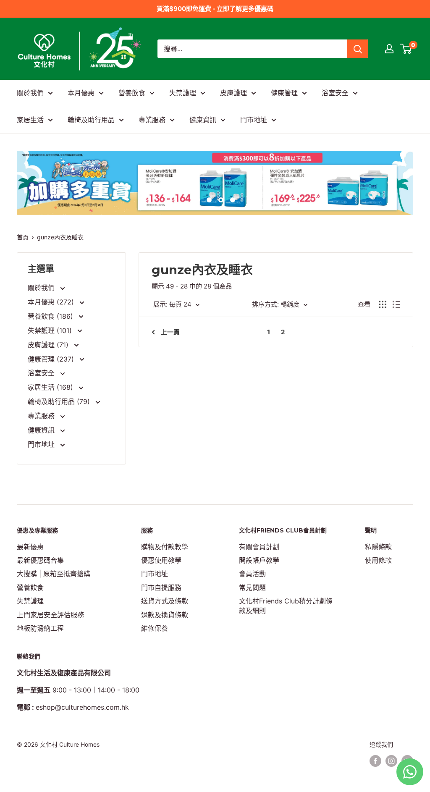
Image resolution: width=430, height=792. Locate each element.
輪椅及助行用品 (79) (60, 401)
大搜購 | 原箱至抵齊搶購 (53, 573)
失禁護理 (182, 93)
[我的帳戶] (389, 48)
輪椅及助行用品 (91, 119)
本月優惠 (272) (52, 302)
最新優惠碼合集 (40, 560)
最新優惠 (30, 547)
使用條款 (378, 560)
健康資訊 (202, 119)
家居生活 (30, 119)
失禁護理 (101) (51, 330)
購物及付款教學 (164, 547)
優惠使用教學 (161, 560)
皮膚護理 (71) (49, 345)
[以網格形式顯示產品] (382, 304)
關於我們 (30, 93)
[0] (406, 49)
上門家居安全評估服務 (50, 615)
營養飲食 (131, 93)
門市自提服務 (161, 587)
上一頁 (170, 332)
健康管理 (284, 93)
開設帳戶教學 (259, 560)
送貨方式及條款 (164, 601)
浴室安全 (335, 93)
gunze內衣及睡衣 (60, 237)
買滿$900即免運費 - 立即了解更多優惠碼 (215, 9)
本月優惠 (81, 93)
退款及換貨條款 (164, 615)
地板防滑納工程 (40, 628)
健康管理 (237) (52, 359)
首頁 (23, 237)
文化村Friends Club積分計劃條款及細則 (286, 605)
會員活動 (252, 573)
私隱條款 (378, 547)
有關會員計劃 (259, 547)
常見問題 (252, 587)
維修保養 (154, 628)
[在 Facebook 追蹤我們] (375, 760)
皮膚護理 (233, 93)
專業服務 (152, 119)
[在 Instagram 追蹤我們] (391, 760)
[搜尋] (357, 48)
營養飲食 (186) (51, 316)
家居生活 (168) (51, 387)
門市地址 (253, 119)
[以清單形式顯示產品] (396, 304)
